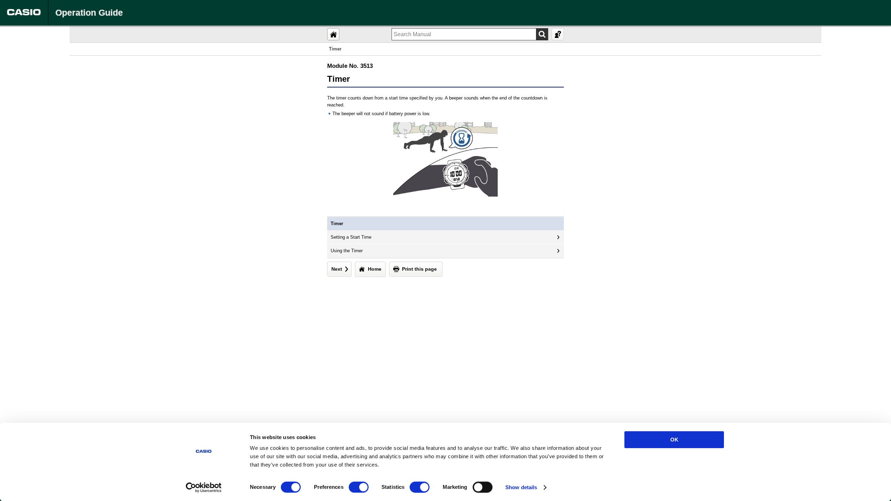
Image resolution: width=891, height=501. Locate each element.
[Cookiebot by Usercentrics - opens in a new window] (203, 487)
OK (674, 440)
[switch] (359, 487)
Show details (521, 487)
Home (374, 269)
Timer (337, 223)
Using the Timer (347, 250)
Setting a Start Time (351, 237)
